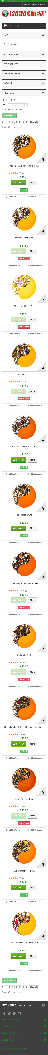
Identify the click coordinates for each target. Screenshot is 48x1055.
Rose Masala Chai (24, 515)
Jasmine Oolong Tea (24, 238)
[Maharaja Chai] (24, 635)
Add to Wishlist (14, 197)
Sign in (42, 4)
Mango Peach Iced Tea (24, 871)
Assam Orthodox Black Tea (24, 446)
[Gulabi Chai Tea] (24, 355)
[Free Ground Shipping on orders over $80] (24, 1)
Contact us (35, 4)
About (8, 83)
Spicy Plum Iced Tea (24, 799)
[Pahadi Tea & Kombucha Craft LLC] (24, 13)
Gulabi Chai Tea (24, 374)
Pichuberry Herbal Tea (24, 306)
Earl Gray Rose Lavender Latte (24, 943)
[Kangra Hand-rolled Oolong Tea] (24, 146)
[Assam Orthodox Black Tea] (24, 427)
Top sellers (11, 64)
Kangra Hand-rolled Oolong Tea (24, 166)
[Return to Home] (4, 44)
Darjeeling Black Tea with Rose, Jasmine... (24, 727)
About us (27, 4)
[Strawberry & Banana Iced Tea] (24, 563)
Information (12, 73)
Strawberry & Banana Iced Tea (24, 583)
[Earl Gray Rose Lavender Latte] (24, 923)
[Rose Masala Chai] (24, 495)
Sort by (4, 105)
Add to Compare (36, 197)
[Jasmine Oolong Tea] (24, 218)
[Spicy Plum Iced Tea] (24, 779)
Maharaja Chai (24, 655)
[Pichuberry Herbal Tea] (24, 286)
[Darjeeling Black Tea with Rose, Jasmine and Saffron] (24, 707)
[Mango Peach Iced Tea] (24, 851)
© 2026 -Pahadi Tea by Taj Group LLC (15, 1048)
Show (4, 109)
